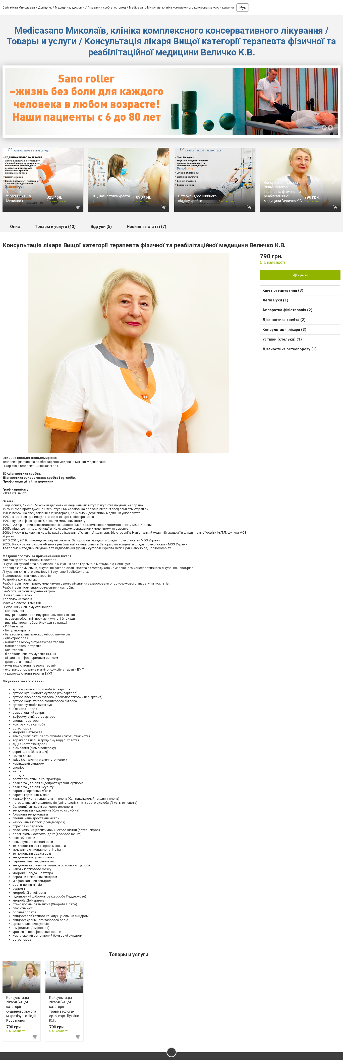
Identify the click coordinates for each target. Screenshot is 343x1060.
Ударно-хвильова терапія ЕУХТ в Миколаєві (21, 196)
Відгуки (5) (101, 226)
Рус (242, 7)
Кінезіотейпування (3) (282, 290)
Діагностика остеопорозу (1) (289, 349)
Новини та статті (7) (146, 226)
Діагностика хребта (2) (284, 319)
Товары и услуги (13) (55, 226)
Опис (15, 226)
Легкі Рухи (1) (275, 300)
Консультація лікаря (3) (284, 329)
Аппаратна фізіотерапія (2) (287, 310)
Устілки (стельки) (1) (282, 339)
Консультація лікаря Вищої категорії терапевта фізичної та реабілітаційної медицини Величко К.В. (283, 192)
